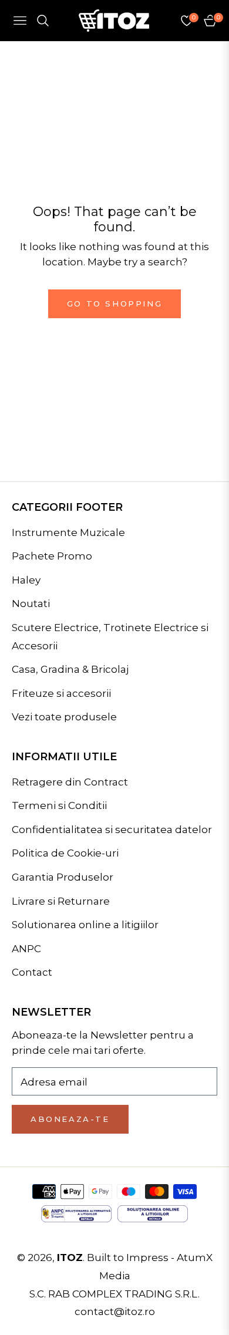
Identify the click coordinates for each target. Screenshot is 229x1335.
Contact (32, 972)
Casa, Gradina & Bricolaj (70, 669)
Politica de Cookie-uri (65, 853)
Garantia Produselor (62, 877)
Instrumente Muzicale (68, 532)
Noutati (31, 603)
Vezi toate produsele (64, 717)
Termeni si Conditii (59, 805)
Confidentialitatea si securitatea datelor (112, 829)
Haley (26, 580)
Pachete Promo (52, 556)
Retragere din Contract (70, 782)
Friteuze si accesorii (61, 693)
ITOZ (70, 1257)
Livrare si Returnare (61, 901)
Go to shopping (114, 303)
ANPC (26, 949)
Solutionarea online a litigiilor (85, 925)
